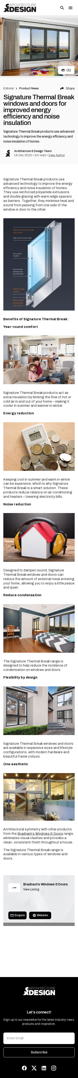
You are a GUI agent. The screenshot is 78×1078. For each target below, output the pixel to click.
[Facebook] (24, 1068)
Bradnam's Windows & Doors (40, 833)
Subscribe (39, 1052)
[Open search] (62, 8)
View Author (56, 155)
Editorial (8, 88)
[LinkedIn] (44, 1068)
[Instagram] (54, 1068)
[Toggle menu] (70, 8)
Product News (29, 88)
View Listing (31, 889)
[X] (34, 1068)
